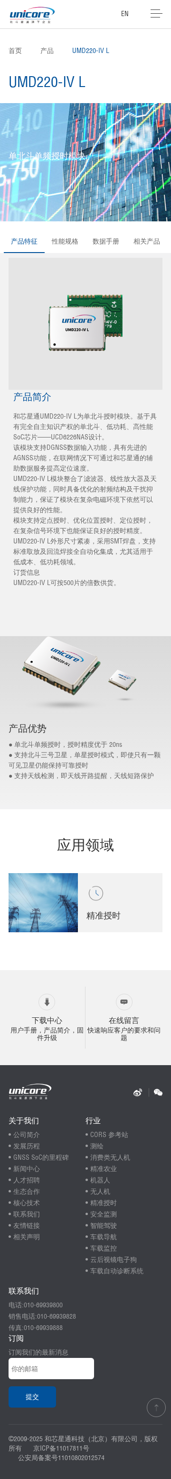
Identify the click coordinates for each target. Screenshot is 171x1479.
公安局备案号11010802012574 (61, 1457)
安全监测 (103, 1214)
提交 (32, 1396)
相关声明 (26, 1237)
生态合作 (26, 1191)
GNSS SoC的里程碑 (41, 1157)
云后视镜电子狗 (113, 1259)
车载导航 (103, 1237)
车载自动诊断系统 (116, 1271)
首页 (15, 50)
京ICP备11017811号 (61, 1448)
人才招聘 (26, 1180)
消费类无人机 (110, 1157)
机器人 (100, 1180)
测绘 (97, 1146)
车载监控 (103, 1248)
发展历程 (26, 1146)
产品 (47, 50)
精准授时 (103, 1203)
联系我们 (26, 1214)
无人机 (100, 1191)
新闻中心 (26, 1168)
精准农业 (103, 1168)
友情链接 (26, 1225)
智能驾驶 (103, 1225)
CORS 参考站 (109, 1134)
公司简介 (26, 1134)
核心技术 (26, 1203)
